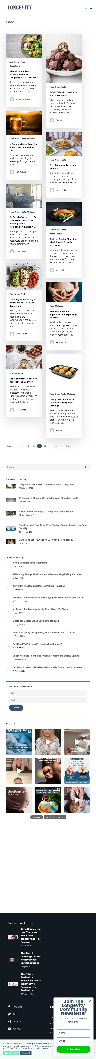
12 (45, 446)
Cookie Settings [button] (11, 1053)
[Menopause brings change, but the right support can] (77, 742)
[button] (91, 8)
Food (22, 62)
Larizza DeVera (22, 334)
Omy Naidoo (21, 252)
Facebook (17, 1007)
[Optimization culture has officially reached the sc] (48, 800)
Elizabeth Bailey (62, 190)
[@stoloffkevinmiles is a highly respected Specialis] (19, 771)
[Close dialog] (90, 1000)
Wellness (31, 139)
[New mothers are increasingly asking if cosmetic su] (19, 800)
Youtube (16, 1028)
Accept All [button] (26, 1053)
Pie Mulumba (61, 342)
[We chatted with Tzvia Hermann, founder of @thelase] (77, 800)
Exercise (13, 373)
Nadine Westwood (23, 99)
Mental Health (56, 234)
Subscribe (73, 1049)
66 (61, 446)
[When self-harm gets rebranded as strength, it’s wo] (48, 771)
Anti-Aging (14, 62)
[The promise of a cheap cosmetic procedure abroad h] (19, 742)
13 (51, 446)
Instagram (17, 1021)
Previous (10, 446)
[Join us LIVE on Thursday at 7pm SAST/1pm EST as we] (77, 771)
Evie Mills (59, 120)
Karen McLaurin (62, 270)
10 (34, 446)
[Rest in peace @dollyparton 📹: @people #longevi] (48, 742)
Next (68, 446)
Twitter (16, 1014)
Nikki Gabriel (21, 172)
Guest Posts (15, 66)
